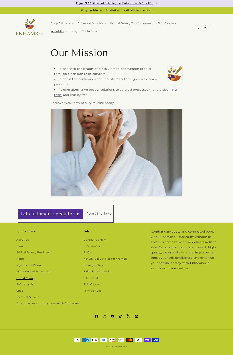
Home (20, 258)
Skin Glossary (93, 284)
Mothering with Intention (33, 271)
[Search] (197, 27)
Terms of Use (92, 290)
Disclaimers (92, 246)
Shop (19, 290)
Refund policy (25, 284)
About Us (22, 239)
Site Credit (91, 278)
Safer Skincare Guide (98, 271)
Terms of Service (27, 297)
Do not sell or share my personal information (47, 303)
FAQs (87, 252)
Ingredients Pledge (29, 265)
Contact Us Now (95, 239)
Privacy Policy (93, 265)
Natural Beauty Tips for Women (105, 258)
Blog (19, 246)
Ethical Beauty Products (33, 252)
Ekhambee (121, 346)
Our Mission (24, 278)
